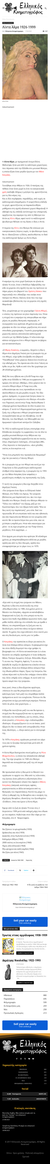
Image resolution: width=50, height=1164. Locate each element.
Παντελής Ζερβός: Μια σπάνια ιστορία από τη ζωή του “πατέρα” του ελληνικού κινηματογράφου (18, 1115)
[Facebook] (16, 1058)
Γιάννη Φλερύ (41, 310)
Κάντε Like (42, 1094)
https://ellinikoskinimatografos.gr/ (25, 907)
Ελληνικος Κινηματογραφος (14, 31)
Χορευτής (29, 860)
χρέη (4, 192)
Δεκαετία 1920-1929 (17, 860)
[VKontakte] (29, 1058)
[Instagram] (20, 1058)
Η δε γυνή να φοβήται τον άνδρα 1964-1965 (37, 886)
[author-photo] (25, 900)
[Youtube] (33, 1058)
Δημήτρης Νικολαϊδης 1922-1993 (21, 960)
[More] (33, 870)
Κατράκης (8, 641)
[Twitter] (24, 1058)
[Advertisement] (25, 133)
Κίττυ (12, 218)
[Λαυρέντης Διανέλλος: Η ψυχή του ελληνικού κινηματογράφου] (43, 1129)
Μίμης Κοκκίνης (12, 350)
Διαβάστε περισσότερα (25, 953)
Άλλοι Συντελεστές (8, 19)
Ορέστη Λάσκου (35, 291)
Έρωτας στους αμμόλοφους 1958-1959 (24, 935)
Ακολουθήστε (41, 1099)
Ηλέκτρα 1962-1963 (10, 885)
